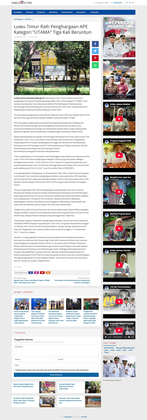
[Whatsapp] (95, 65)
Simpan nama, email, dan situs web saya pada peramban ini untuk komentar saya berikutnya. (52, 370)
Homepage (18, 19)
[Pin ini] (95, 58)
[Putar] (106, 337)
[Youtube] (43, 273)
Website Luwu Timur (107, 350)
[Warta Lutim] (22, 2)
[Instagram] (37, 273)
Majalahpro (68, 417)
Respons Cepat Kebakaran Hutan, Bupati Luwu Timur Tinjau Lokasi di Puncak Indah (73, 316)
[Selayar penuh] (133, 337)
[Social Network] (130, 2)
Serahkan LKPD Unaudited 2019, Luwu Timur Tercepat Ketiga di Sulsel (23, 400)
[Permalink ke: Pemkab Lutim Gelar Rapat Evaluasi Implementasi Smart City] (92, 401)
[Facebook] (31, 273)
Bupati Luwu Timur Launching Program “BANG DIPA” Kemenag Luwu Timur (32, 280)
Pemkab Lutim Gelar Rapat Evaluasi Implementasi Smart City (70, 400)
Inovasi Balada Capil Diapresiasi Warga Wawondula (66, 386)
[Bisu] (129, 337)
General (28, 19)
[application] (119, 330)
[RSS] (49, 273)
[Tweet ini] (95, 51)
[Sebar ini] (95, 44)
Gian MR (84, 417)
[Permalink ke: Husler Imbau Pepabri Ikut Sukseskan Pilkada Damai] (46, 387)
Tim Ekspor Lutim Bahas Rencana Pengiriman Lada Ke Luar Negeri (72, 280)
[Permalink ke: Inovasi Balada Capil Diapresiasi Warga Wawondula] (92, 387)
